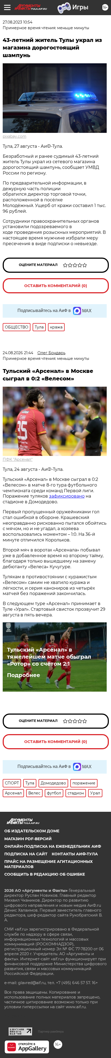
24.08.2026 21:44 (18, 352)
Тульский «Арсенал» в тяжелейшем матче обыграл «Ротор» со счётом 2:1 (49, 656)
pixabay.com (14, 136)
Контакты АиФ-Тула (75, 854)
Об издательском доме (31, 831)
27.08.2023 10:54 (17, 22)
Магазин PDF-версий (28, 838)
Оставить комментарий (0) (55, 285)
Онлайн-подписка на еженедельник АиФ (52, 846)
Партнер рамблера (51, 1031)
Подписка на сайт (25, 854)
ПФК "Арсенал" (18, 459)
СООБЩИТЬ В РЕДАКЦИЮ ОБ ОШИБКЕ (44, 874)
